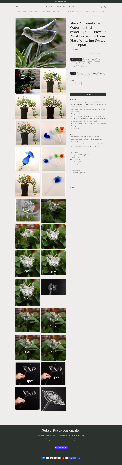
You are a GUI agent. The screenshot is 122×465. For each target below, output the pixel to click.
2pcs (80, 77)
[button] (17, 7)
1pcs (86, 77)
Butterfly (81, 63)
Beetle (73, 63)
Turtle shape (83, 66)
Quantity (72, 80)
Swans (73, 66)
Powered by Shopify (38, 461)
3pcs (80, 73)
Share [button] (73, 187)
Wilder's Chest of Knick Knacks (26, 461)
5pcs (87, 73)
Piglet (89, 63)
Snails (97, 63)
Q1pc (94, 73)
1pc (73, 77)
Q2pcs (102, 73)
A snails (100, 59)
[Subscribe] (74, 440)
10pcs (73, 73)
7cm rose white (89, 59)
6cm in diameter (76, 59)
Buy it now (88, 94)
